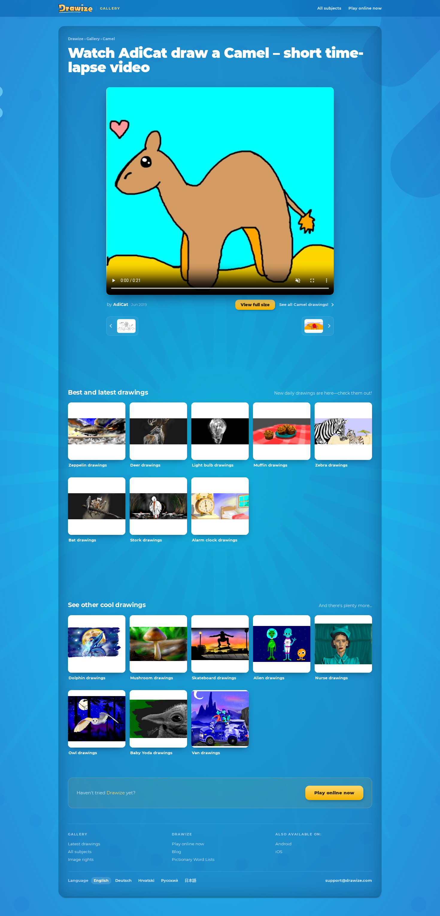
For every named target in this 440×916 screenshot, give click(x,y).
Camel (109, 39)
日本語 (190, 880)
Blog (176, 851)
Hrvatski (146, 880)
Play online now (365, 8)
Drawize (76, 39)
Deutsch (123, 880)
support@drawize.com (348, 880)
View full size (255, 304)
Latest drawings (84, 843)
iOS (278, 851)
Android (283, 843)
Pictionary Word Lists (193, 859)
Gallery (93, 39)
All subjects (329, 8)
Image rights (81, 859)
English (101, 880)
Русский (169, 880)
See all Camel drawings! (303, 304)
